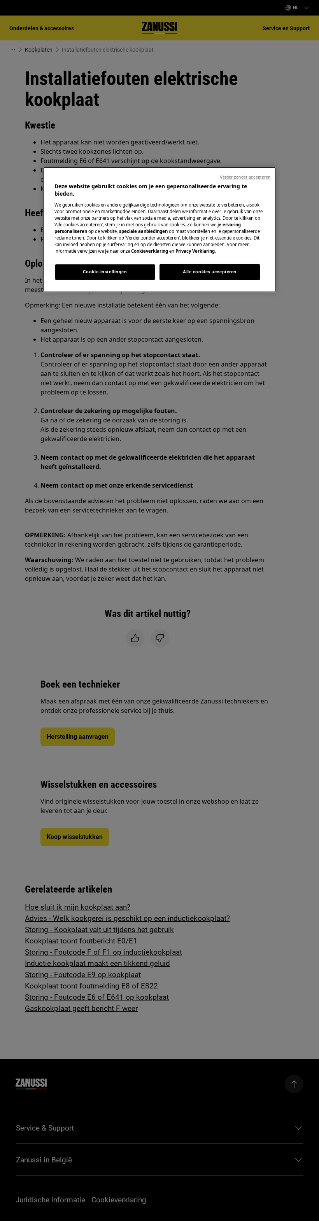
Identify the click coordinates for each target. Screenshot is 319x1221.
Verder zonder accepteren (245, 177)
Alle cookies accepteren (210, 271)
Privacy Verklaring (195, 251)
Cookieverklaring (149, 251)
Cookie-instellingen (105, 271)
